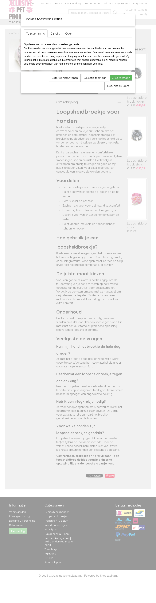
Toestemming (35, 33)
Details (55, 33)
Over (68, 33)
